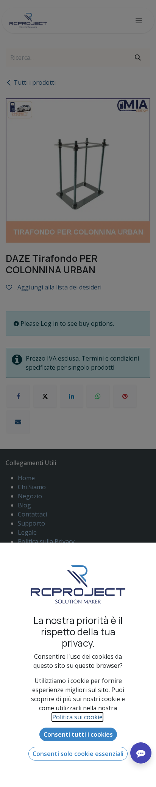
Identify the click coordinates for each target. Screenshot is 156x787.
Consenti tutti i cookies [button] (78, 734)
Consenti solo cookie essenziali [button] (78, 754)
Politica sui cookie (77, 717)
